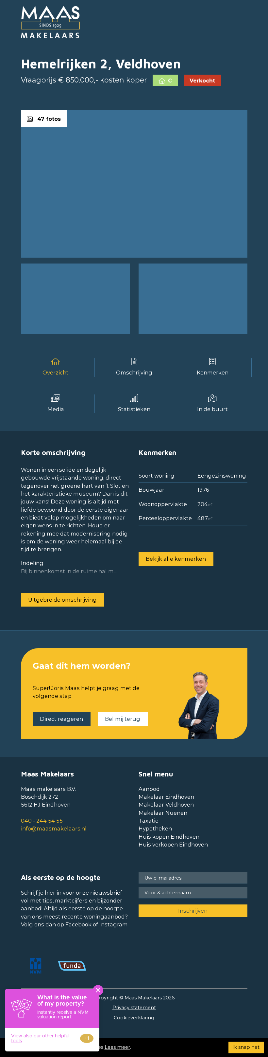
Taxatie (149, 820)
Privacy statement (134, 1008)
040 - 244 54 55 (42, 820)
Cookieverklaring (134, 1018)
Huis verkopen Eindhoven (173, 844)
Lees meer (117, 1047)
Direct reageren (61, 719)
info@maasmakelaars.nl (54, 828)
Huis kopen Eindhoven (169, 836)
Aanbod (149, 789)
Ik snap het (246, 1047)
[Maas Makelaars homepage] (50, 22)
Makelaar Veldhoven (166, 804)
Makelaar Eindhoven (166, 796)
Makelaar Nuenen (163, 813)
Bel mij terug (122, 719)
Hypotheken (155, 828)
